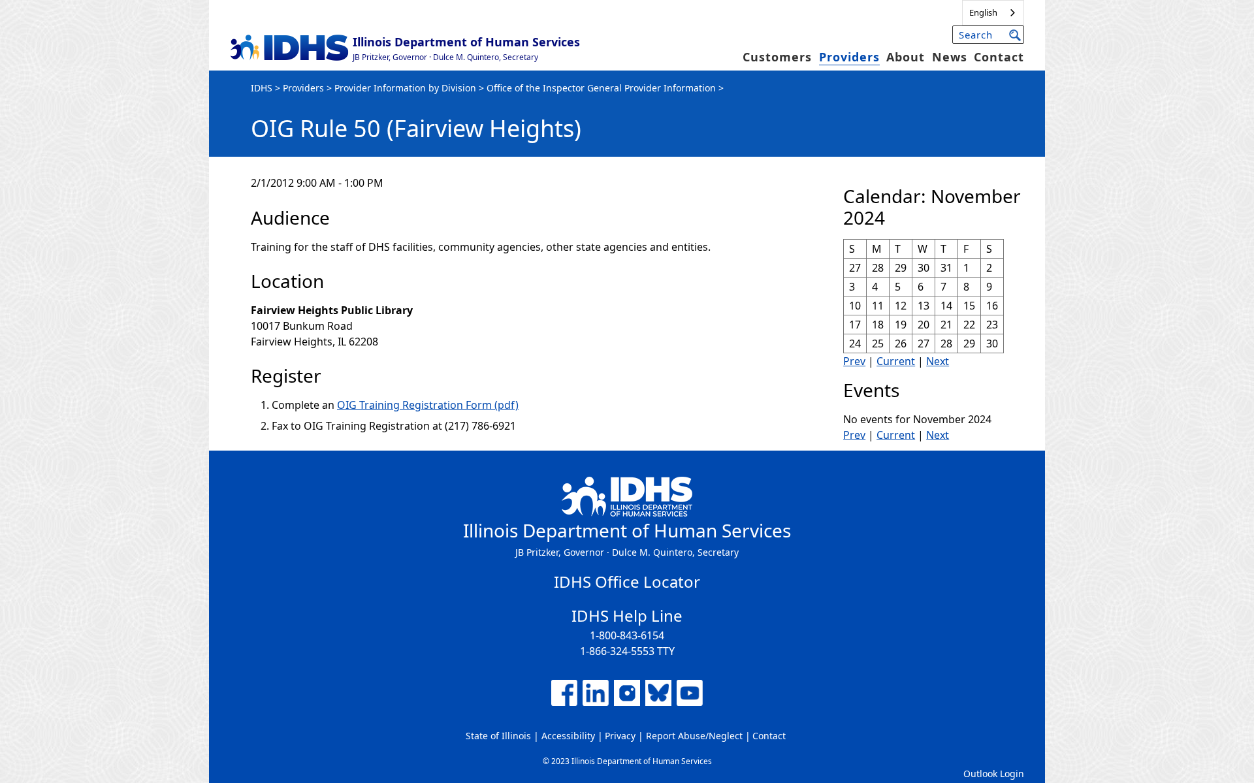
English (983, 12)
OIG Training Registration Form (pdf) (428, 405)
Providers (849, 57)
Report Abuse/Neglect (694, 735)
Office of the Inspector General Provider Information (601, 88)
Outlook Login (993, 773)
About (905, 57)
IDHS (261, 88)
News (949, 57)
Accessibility (568, 735)
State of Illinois (498, 735)
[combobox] (993, 12)
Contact (999, 57)
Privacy (620, 735)
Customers (777, 57)
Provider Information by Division (405, 88)
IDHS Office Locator (627, 581)
